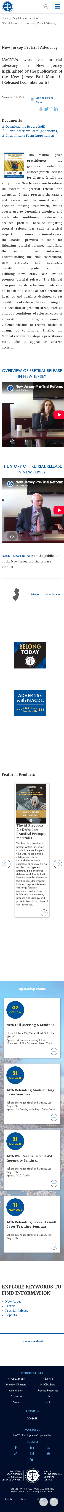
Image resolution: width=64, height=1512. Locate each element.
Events (16, 1402)
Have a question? (32, 1341)
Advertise (48, 1378)
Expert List (16, 1396)
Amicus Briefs (16, 1390)
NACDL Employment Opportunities (32, 1435)
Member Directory (16, 1384)
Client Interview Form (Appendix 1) (31, 131)
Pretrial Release (16, 1311)
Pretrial (11, 1306)
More (35, 18)
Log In (47, 1402)
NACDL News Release (17, 556)
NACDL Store (47, 1384)
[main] (32, 683)
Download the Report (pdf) (25, 126)
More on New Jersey (45, 594)
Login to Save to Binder (44, 100)
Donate (32, 1418)
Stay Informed (20, 18)
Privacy (24, 1498)
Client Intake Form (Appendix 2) (29, 136)
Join (48, 1396)
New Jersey (13, 1302)
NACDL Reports (10, 23)
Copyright (9, 1498)
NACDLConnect (16, 1378)
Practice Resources (48, 1390)
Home (5, 18)
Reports (11, 1315)
